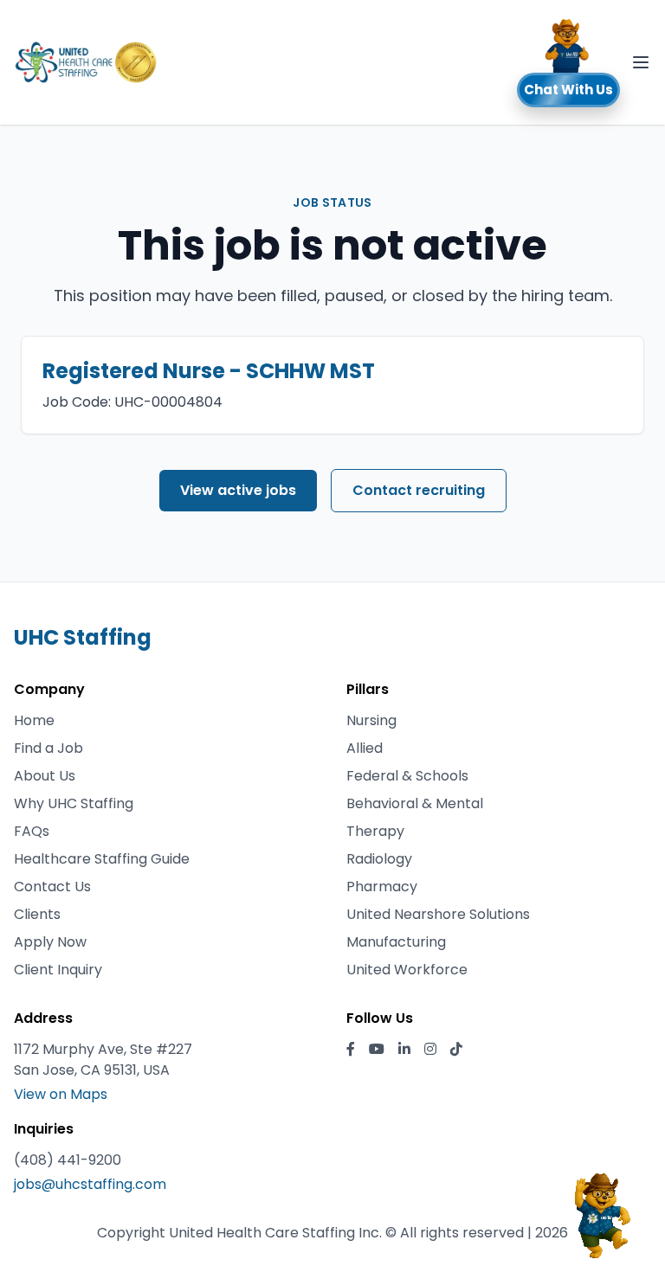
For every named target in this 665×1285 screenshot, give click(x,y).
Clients (37, 914)
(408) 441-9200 (67, 1160)
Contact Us (52, 886)
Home (34, 720)
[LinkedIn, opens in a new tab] (404, 1049)
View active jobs (238, 490)
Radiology (379, 859)
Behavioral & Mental (414, 803)
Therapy (375, 831)
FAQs (31, 831)
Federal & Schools (407, 776)
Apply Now (50, 942)
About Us (44, 776)
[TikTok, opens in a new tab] (456, 1049)
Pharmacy (381, 886)
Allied (364, 748)
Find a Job (48, 748)
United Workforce (407, 970)
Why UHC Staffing (73, 803)
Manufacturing (396, 942)
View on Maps (60, 1094)
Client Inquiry (58, 970)
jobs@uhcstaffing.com (90, 1184)
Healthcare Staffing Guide (102, 859)
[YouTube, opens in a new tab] (376, 1049)
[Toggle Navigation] (640, 62)
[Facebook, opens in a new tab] (350, 1049)
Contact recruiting (418, 490)
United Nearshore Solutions (438, 914)
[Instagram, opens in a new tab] (430, 1049)
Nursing (371, 720)
